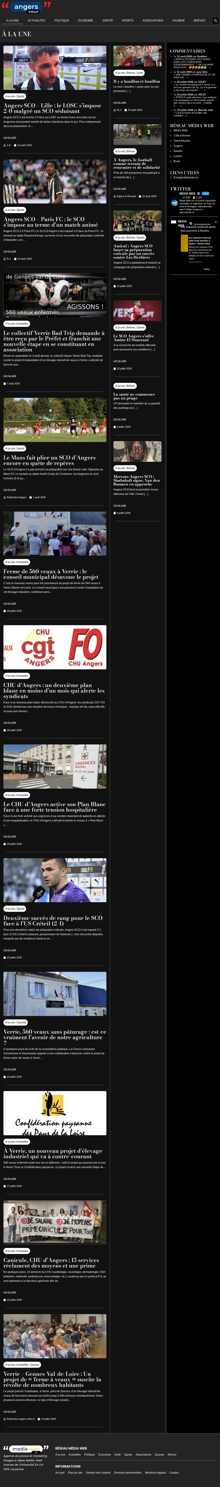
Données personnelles (128, 1472)
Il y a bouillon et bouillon (136, 81)
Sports (128, 20)
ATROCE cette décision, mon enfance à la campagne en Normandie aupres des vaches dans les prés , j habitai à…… (195, 101)
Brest (177, 161)
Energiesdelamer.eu (186, 177)
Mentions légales (155, 1472)
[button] (215, 21)
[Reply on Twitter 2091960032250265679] (183, 269)
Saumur (179, 20)
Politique (61, 20)
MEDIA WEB (182, 223)
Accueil (59, 1472)
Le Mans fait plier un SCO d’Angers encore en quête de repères (49, 460)
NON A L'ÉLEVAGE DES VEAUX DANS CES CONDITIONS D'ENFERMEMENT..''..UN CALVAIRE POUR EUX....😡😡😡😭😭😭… (193, 63)
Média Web (181, 130)
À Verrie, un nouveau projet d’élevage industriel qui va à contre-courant (52, 1153)
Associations (153, 20)
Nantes (178, 151)
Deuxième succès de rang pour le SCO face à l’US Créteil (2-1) (52, 921)
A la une (12, 20)
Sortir (107, 20)
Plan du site (75, 1472)
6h (216, 222)
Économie (85, 20)
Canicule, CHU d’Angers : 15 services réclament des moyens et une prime (51, 1263)
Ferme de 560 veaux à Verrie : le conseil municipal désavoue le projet (50, 574)
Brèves (199, 20)
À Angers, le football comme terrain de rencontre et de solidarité (136, 163)
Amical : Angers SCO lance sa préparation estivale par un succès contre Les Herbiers (133, 251)
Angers (178, 145)
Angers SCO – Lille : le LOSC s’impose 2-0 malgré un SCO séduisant (52, 108)
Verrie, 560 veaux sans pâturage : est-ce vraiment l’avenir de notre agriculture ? (54, 1037)
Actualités (36, 20)
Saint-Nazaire (182, 140)
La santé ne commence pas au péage (134, 396)
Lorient (178, 156)
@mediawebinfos (202, 224)
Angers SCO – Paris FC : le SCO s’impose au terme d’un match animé (50, 222)
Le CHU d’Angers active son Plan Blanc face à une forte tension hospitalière (54, 807)
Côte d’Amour (182, 135)
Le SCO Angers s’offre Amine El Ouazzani (133, 338)
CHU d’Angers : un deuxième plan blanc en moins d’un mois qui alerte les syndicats (53, 690)
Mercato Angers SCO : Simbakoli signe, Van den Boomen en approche (136, 480)
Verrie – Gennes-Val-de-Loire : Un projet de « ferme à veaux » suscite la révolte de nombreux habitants (52, 1379)
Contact (174, 1472)
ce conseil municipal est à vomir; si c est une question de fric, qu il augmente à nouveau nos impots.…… (195, 87)
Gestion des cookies (98, 1472)
